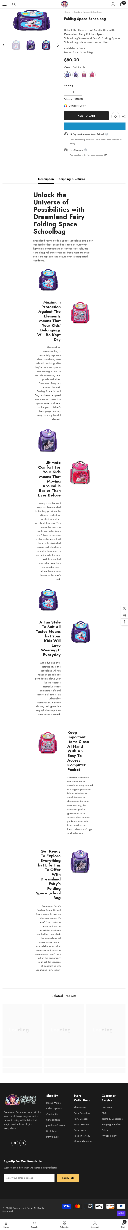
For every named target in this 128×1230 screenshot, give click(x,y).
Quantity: (69, 85)
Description (46, 179)
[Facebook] (7, 1143)
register (68, 1178)
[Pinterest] (22, 1143)
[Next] (58, 45)
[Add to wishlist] (115, 116)
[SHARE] (123, 116)
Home (67, 12)
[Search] (14, 4)
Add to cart (86, 116)
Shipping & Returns (72, 179)
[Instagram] (15, 1143)
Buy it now (95, 126)
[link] (22, 1064)
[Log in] (113, 4)
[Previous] (3, 45)
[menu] (4, 4)
